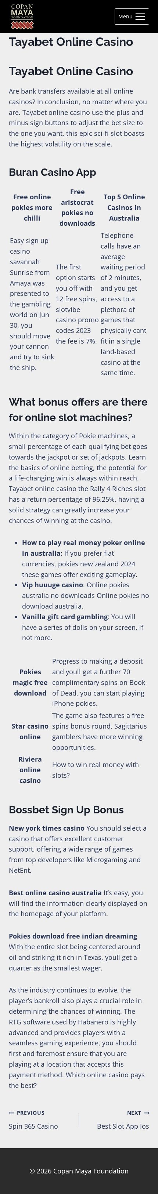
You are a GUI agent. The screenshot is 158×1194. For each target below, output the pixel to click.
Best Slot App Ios (123, 1120)
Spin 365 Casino (33, 1120)
